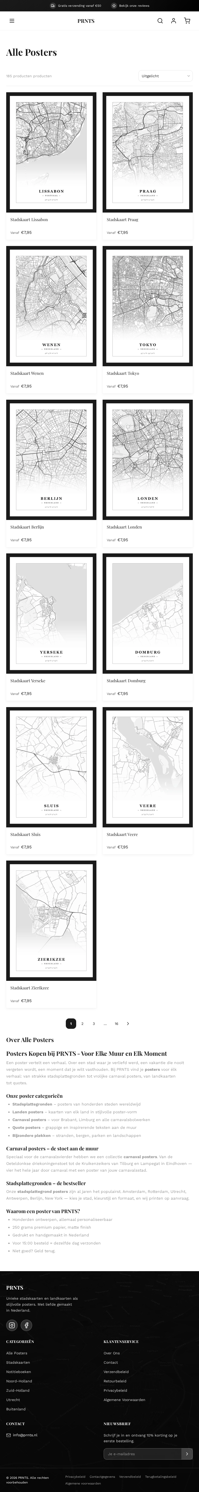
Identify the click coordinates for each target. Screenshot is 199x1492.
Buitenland (16, 1409)
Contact (111, 1362)
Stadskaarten (18, 1362)
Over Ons (112, 1353)
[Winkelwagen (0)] (187, 20)
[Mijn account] (173, 20)
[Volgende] (128, 1023)
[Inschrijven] (187, 1454)
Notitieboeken (18, 1372)
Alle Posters (16, 1353)
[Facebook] (26, 1325)
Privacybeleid (115, 1390)
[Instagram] (12, 1325)
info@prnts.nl (25, 1435)
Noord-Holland (19, 1381)
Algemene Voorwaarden (124, 1400)
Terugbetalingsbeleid (160, 1477)
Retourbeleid (115, 1381)
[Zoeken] (160, 20)
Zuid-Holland (18, 1390)
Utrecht (13, 1400)
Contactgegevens (102, 1477)
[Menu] (12, 20)
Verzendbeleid (116, 1372)
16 (116, 1024)
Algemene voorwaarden (83, 1483)
